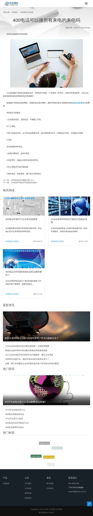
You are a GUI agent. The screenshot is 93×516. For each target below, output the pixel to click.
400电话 (14, 12)
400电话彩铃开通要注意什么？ (22, 180)
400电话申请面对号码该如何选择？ (24, 182)
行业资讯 (49, 488)
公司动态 (28, 488)
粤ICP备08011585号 (46, 512)
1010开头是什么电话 (14, 418)
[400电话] (11, 3)
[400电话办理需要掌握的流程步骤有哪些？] (24, 258)
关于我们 (28, 483)
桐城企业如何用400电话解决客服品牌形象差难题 (26, 350)
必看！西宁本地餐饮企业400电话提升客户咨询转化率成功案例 (32, 363)
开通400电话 (49, 450)
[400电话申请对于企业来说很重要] (24, 206)
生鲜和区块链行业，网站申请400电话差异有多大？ (27, 359)
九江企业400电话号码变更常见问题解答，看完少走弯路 (29, 354)
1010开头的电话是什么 (15, 409)
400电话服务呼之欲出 (14, 427)
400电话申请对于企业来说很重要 (21, 219)
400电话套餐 (77, 102)
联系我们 (28, 498)
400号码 (51, 462)
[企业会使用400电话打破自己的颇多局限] (69, 206)
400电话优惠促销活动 (14, 414)
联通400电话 (36, 452)
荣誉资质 (28, 493)
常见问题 (49, 483)
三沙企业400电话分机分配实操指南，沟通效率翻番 (27, 346)
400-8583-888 (73, 483)
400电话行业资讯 (26, 12)
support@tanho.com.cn (77, 491)
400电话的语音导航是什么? (17, 422)
